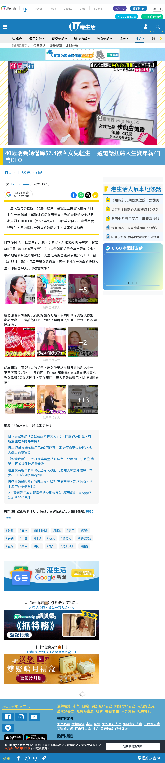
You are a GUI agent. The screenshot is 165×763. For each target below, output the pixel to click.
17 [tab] (90, 60)
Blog (83, 8)
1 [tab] (73, 50)
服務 (11, 546)
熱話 (39, 172)
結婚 (85, 530)
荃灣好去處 (65, 711)
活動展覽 (64, 705)
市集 (76, 705)
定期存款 (72, 45)
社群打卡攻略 (154, 16)
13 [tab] (73, 60)
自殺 (38, 538)
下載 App (140, 8)
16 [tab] (86, 60)
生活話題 (24, 172)
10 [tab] (86, 55)
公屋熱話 (39, 45)
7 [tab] (73, 55)
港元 (52, 538)
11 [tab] (90, 55)
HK (25, 8)
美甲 (24, 546)
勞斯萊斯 (68, 546)
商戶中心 (120, 8)
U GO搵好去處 (128, 16)
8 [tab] (77, 55)
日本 (24, 530)
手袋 (11, 538)
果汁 (38, 546)
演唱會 (17, 38)
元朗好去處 (146, 705)
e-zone (97, 8)
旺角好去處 (85, 711)
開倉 (85, 705)
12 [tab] (94, 55)
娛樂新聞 (56, 45)
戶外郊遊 (128, 711)
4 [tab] (86, 50)
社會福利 (144, 711)
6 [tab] (94, 50)
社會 (99, 711)
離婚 (85, 546)
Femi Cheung (21, 184)
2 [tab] (77, 50)
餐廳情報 (112, 711)
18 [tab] (94, 60)
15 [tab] (81, 60)
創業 (58, 530)
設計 (52, 546)
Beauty (68, 8)
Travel (38, 8)
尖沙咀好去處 (102, 705)
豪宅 (71, 530)
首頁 (8, 172)
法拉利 (66, 538)
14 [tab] (77, 60)
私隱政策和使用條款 (17, 748)
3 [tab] (81, 50)
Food (53, 8)
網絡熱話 (85, 538)
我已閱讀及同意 (133, 746)
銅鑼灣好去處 (124, 705)
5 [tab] (90, 50)
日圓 (24, 538)
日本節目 (41, 530)
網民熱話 (63, 723)
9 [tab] (81, 55)
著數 (11, 530)
